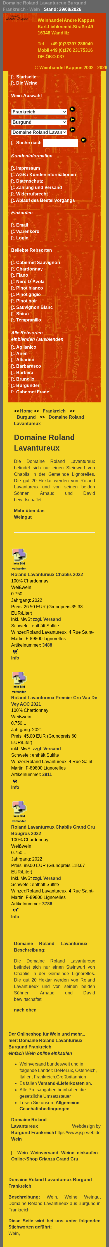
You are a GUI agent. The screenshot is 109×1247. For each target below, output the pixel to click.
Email (22, 225)
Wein (55, 1034)
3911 (47, 774)
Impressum (28, 168)
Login (22, 238)
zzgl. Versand (47, 619)
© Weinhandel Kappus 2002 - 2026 (71, 67)
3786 (47, 903)
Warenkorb (27, 231)
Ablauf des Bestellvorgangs (45, 200)
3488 (47, 645)
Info (15, 658)
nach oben (25, 1010)
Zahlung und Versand (39, 187)
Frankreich (54, 411)
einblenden (23, 339)
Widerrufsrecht (32, 194)
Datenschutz (29, 181)
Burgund (26, 417)
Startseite (26, 76)
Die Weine (26, 83)
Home (26, 411)
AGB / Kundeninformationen (46, 174)
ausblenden (50, 339)
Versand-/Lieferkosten (61, 1083)
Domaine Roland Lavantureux (49, 420)
